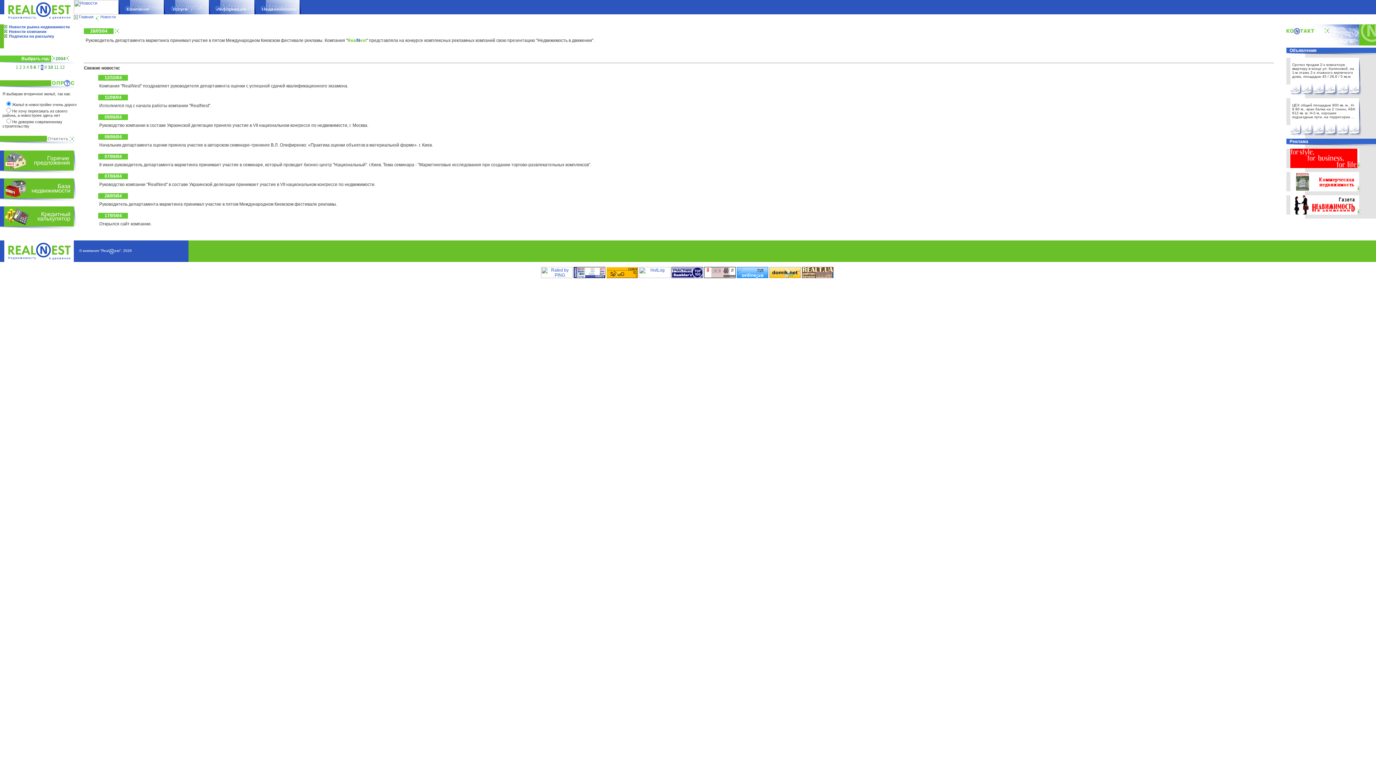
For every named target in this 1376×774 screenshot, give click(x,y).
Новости (108, 17)
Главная (86, 17)
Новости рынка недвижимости (39, 27)
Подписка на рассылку (31, 36)
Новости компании (28, 31)
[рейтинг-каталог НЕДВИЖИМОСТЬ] (817, 276)
